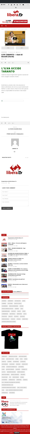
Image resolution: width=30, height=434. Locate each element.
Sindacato (12, 379)
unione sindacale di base (8, 387)
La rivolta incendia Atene (15, 128)
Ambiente (10, 300)
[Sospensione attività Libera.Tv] (15, 170)
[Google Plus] (20, 4)
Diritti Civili (17, 303)
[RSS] (15, 7)
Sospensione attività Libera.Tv (8, 181)
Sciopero (4, 379)
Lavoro (13, 311)
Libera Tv (24, 369)
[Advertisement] (11, 222)
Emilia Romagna (13, 306)
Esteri (21, 306)
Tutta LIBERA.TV (17, 291)
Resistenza (16, 377)
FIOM (3, 366)
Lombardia (5, 313)
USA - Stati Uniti (22, 387)
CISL (21, 358)
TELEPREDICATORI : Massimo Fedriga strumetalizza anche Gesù (16, 274)
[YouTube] (11, 4)
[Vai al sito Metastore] (11, 339)
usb (3, 390)
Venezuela (4, 392)
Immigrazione (5, 311)
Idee (22, 308)
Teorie (18, 319)
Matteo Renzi (5, 374)
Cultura (10, 303)
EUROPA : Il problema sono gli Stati (16, 279)
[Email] (23, 4)
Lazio (19, 311)
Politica (4, 316)
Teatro (13, 319)
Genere (17, 308)
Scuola (16, 316)
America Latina (13, 356)
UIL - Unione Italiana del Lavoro (11, 382)
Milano (23, 374)
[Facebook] (8, 4)
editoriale (5, 364)
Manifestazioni (11, 371)
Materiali (12, 313)
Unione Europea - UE (7, 384)
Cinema (4, 303)
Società (22, 316)
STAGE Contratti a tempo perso (15, 133)
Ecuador (23, 361)
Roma (22, 377)
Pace (25, 313)
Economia (4, 306)
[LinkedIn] (17, 4)
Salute (10, 316)
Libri (24, 311)
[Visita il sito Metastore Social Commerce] (15, 21)
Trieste (25, 379)
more (28, 62)
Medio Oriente (15, 374)
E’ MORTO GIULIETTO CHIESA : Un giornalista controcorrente (16, 259)
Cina (17, 358)
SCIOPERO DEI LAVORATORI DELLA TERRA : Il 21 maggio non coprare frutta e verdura (18, 254)
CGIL (3, 358)
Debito (4, 361)
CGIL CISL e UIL (10, 358)
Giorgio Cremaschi (12, 366)
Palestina (4, 377)
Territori (24, 319)
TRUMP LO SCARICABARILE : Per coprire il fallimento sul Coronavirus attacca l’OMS (18, 269)
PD (10, 377)
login (3, 4)
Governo (21, 366)
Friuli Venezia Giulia (7, 308)
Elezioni (12, 364)
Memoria (19, 313)
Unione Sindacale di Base (8, 321)
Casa (23, 300)
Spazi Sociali (5, 319)
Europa (18, 364)
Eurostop (24, 364)
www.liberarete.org (15, 400)
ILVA (3, 369)
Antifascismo (22, 356)
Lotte (3, 371)
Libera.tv (19, 52)
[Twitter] (14, 4)
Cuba (25, 358)
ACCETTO (17, 432)
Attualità (8, 29)
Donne (9, 361)
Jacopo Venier (10, 369)
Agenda (4, 300)
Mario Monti (21, 371)
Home (2, 29)
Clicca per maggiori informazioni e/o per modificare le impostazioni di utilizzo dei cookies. (15, 431)
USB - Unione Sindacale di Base (14, 390)
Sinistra (19, 379)
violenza (12, 392)
